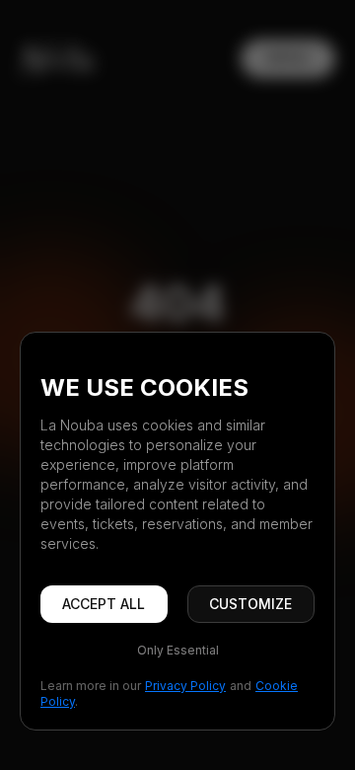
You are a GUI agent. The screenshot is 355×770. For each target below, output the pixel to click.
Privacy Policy (185, 685)
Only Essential (178, 650)
